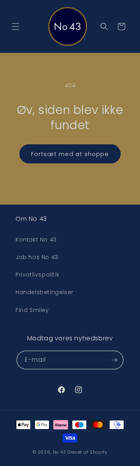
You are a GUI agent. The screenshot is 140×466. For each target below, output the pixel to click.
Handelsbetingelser (45, 292)
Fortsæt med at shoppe (70, 154)
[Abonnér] (114, 360)
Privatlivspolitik (37, 275)
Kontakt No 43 (36, 240)
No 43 (59, 452)
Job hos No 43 (37, 257)
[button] (15, 26)
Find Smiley (32, 310)
